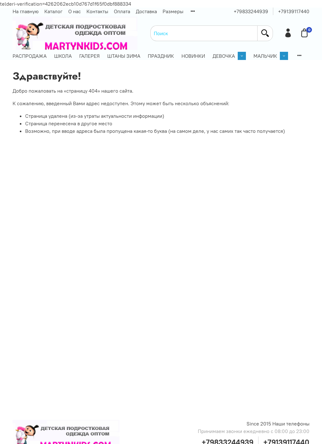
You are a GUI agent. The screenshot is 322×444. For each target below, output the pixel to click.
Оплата (122, 11)
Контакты (97, 11)
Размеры (173, 11)
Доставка (146, 11)
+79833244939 (251, 11)
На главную (26, 11)
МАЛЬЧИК (265, 56)
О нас (74, 11)
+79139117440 (293, 11)
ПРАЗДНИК (161, 56)
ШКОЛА (63, 56)
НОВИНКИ (193, 56)
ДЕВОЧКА (224, 56)
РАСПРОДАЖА (30, 56)
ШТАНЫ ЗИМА (123, 56)
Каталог (53, 11)
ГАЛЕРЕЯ (89, 56)
